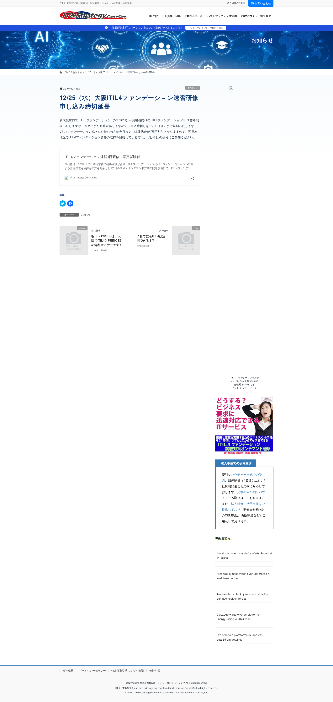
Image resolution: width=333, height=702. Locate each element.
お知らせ (193, 87)
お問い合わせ (263, 3)
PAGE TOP (322, 677)
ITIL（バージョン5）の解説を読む (205, 27)
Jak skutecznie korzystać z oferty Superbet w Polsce (244, 555)
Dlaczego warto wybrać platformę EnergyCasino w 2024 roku (238, 617)
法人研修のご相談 (236, 3)
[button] (244, 426)
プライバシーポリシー (92, 670)
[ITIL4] (186, 235)
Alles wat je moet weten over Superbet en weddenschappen (243, 576)
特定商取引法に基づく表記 (127, 670)
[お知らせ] (73, 235)
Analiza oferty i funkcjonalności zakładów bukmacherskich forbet (242, 596)
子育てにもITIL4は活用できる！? (151, 238)
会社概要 (67, 670)
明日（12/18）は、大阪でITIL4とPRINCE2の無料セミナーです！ (106, 240)
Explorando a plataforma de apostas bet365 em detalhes (239, 637)
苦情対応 (154, 670)
